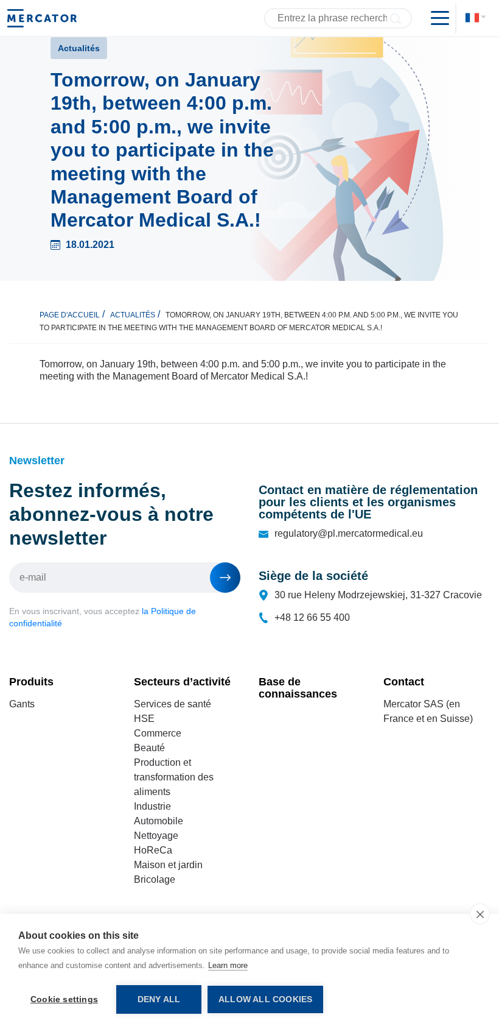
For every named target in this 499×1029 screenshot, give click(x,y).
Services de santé (172, 704)
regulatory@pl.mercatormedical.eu (348, 533)
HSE (144, 718)
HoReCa (153, 850)
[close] (480, 913)
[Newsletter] (225, 577)
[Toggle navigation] (435, 18)
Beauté (149, 748)
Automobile (158, 821)
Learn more (228, 965)
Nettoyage (156, 835)
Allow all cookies (265, 999)
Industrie (152, 806)
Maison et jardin (168, 865)
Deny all (159, 999)
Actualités (132, 315)
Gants (22, 704)
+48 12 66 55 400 (312, 617)
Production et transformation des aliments (174, 777)
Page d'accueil (70, 315)
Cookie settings (64, 999)
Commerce (157, 733)
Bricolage (154, 879)
